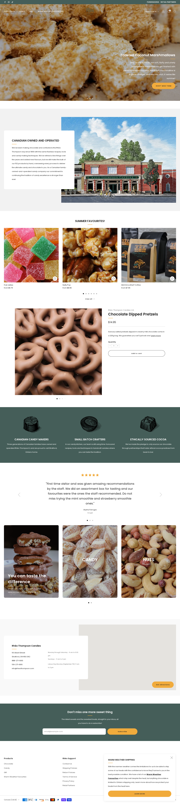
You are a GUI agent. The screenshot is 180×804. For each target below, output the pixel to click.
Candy (22, 11)
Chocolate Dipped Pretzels (133, 314)
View (90, 572)
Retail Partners (168, 2)
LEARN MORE (139, 794)
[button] (87, 98)
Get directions (163, 685)
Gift (31, 11)
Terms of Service (70, 777)
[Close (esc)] (171, 757)
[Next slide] (96, 349)
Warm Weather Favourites (50, 11)
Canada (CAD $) (151, 11)
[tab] (83, 293)
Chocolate (9, 11)
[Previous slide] (20, 349)
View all (88, 299)
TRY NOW (13, 65)
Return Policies (69, 772)
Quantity (112, 342)
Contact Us (67, 764)
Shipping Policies (70, 768)
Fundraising (153, 2)
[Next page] (176, 255)
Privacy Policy (68, 781)
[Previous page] (4, 255)
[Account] (163, 11)
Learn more (156, 335)
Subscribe (122, 731)
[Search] (174, 11)
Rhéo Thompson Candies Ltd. (121, 310)
